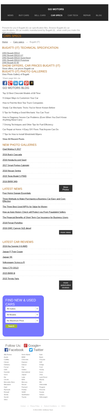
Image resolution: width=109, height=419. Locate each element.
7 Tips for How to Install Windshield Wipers (22, 134)
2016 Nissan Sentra (12, 170)
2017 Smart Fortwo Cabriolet (16, 165)
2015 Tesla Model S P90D (15, 176)
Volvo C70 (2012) (11, 268)
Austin (6, 357)
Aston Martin (26, 354)
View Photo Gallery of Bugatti (15, 74)
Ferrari (6, 367)
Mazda (41, 379)
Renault (6, 392)
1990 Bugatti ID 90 (10, 62)
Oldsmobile (43, 384)
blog (99, 15)
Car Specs (56, 15)
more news (65, 232)
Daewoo (24, 362)
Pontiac (24, 389)
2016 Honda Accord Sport (14, 160)
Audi (40, 354)
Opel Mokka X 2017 (12, 149)
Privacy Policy (34, 406)
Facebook (16, 350)
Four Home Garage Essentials (17, 193)
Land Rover (43, 377)
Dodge (41, 364)
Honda (41, 369)
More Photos (65, 188)
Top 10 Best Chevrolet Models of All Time (21, 93)
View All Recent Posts (13, 139)
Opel (5, 387)
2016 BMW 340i (10, 181)
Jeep (41, 374)
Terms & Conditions (50, 406)
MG (40, 382)
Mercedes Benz (9, 382)
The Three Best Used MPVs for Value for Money (25, 206)
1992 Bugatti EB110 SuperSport (16, 58)
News (10, 15)
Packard (24, 387)
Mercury (24, 382)
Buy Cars (24, 15)
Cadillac (6, 359)
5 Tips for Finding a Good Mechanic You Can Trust (26, 112)
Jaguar (24, 374)
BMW (23, 357)
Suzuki (6, 397)
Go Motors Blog (16, 87)
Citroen (6, 362)
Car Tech (73, 15)
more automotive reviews (66, 285)
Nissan (24, 384)
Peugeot (42, 387)
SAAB (24, 392)
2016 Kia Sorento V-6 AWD (15, 246)
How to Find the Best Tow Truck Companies (23, 103)
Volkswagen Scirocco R (14, 262)
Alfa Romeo (8, 354)
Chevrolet (25, 359)
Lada (23, 377)
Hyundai (7, 372)
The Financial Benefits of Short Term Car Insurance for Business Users (35, 217)
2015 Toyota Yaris (11, 278)
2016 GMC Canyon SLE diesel (17, 228)
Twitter (38, 350)
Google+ (34, 345)
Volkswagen (43, 397)
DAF (40, 362)
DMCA (63, 406)
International (26, 372)
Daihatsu (7, 364)
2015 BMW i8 (9, 273)
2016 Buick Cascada (12, 154)
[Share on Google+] (10, 83)
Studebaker (26, 394)
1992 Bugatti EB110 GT (12, 55)
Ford (41, 367)
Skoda (6, 394)
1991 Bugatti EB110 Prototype (15, 60)
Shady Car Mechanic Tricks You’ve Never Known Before (29, 107)
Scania (41, 392)
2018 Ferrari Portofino (13, 223)
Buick (41, 357)
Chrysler (42, 359)
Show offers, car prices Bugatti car (18, 68)
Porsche (42, 389)
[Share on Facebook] (5, 83)
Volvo (6, 399)
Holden (24, 369)
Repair (87, 15)
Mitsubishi (7, 384)
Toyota (24, 397)
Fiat (23, 367)
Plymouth (7, 389)
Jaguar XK (7, 257)
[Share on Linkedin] (15, 83)
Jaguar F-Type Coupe (13, 251)
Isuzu (41, 372)
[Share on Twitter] (21, 83)
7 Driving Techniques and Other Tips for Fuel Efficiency (28, 124)
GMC (6, 369)
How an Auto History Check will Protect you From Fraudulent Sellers (34, 212)
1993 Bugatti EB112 (11, 53)
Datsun (24, 364)
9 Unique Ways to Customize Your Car (20, 98)
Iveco (6, 374)
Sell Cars (40, 15)
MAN (23, 379)
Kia (5, 377)
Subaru (41, 394)
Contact (23, 406)
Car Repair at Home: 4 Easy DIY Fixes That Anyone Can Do (30, 129)
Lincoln (6, 379)
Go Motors (56, 9)
